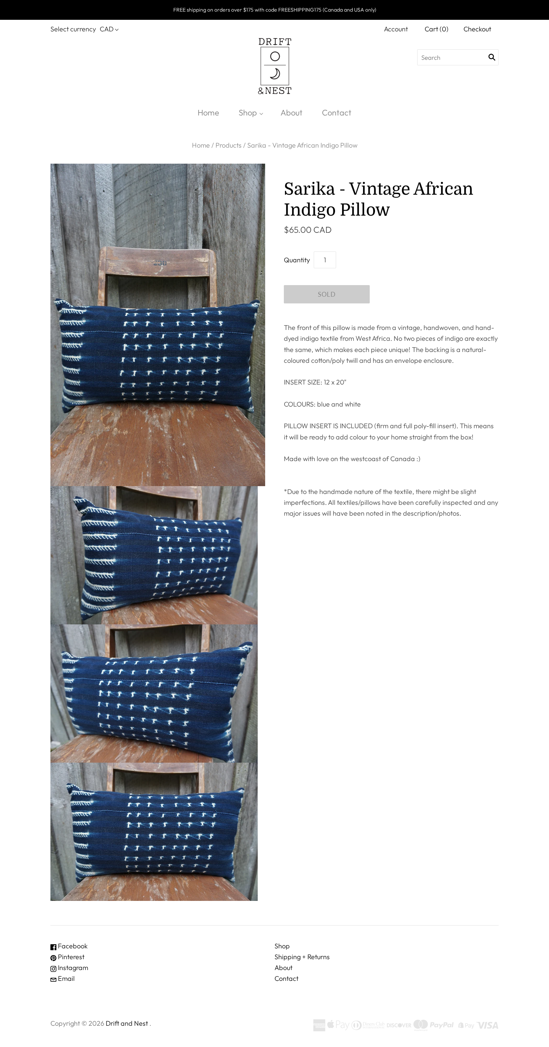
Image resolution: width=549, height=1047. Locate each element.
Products (228, 145)
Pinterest (70, 956)
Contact (336, 112)
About (291, 112)
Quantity (297, 260)
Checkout (477, 29)
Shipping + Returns (302, 956)
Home (208, 112)
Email (65, 978)
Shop (248, 112)
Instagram (72, 967)
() (437, 29)
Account (396, 29)
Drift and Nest (127, 1023)
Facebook (72, 946)
